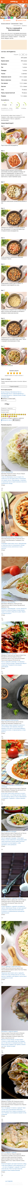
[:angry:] (5, 416)
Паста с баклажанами (7, 472)
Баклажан (4, 64)
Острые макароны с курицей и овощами (12, 898)
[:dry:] (13, 416)
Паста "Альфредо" (6, 1099)
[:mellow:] (7, 416)
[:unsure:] (18, 414)
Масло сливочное (6, 80)
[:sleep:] (11, 416)
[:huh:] (16, 416)
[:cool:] (21, 414)
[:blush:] (25, 414)
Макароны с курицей (12, 395)
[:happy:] (16, 414)
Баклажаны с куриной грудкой (9, 1031)
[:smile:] (2, 416)
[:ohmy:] (3, 414)
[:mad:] (2, 414)
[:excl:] (7, 414)
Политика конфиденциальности (14, 1184)
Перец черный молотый (8, 93)
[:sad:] (12, 414)
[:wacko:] (14, 414)
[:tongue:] (3, 416)
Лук (2, 67)
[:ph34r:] (5, 414)
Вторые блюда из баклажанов (9, 392)
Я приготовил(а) (14, 386)
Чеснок (3, 73)
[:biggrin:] (23, 414)
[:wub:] (9, 416)
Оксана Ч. (24, 25)
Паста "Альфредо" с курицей (8, 1152)
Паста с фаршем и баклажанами (10, 720)
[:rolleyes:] (20, 414)
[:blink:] (11, 414)
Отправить (17, 420)
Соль (2, 89)
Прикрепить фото (7, 420)
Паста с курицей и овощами (8, 831)
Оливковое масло (6, 77)
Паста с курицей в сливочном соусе (11, 966)
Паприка (3, 96)
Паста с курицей (13, 393)
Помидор (3, 70)
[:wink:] (9, 414)
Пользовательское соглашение (13, 1183)
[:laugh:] (14, 416)
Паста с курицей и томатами (9, 653)
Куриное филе (5, 61)
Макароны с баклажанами (8, 602)
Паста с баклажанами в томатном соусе (12, 537)
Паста (2, 57)
